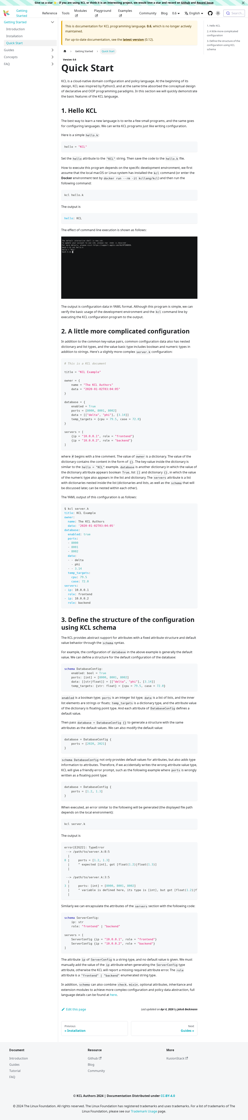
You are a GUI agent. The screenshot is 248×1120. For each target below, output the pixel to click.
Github (185, 2)
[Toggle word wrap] (185, 847)
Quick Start (14, 43)
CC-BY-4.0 (168, 1096)
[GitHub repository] (210, 13)
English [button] (194, 13)
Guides (9, 50)
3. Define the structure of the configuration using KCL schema (223, 45)
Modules (80, 11)
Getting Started (21, 13)
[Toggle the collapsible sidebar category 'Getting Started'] (52, 22)
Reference (49, 13)
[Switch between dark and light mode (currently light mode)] (218, 13)
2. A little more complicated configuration (222, 33)
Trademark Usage (144, 1111)
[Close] (243, 3)
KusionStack (175, 1058)
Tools (66, 13)
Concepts (11, 57)
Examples (125, 11)
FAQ (7, 64)
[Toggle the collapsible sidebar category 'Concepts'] (52, 57)
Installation (14, 36)
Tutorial (15, 1071)
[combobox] (234, 13)
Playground (102, 11)
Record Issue (205, 2)
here (113, 995)
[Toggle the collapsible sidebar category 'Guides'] (52, 50)
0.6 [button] (174, 13)
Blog (164, 13)
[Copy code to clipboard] (192, 146)
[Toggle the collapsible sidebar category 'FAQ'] (52, 64)
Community (147, 13)
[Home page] (65, 51)
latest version (133, 39)
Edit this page (76, 1009)
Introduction (15, 29)
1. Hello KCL (213, 25)
